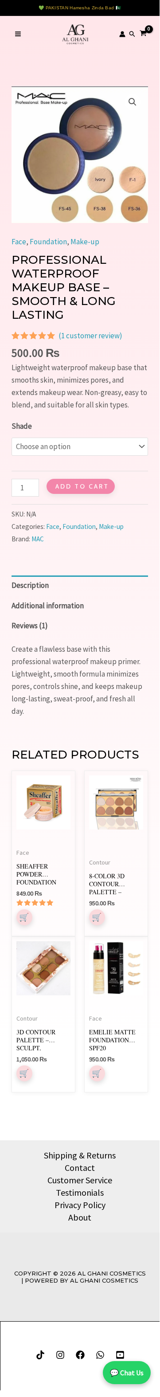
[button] (132, 34)
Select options (24, 917)
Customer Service (79, 1180)
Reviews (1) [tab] (30, 625)
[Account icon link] (122, 34)
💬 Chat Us (127, 1372)
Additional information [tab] (48, 605)
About (79, 1217)
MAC (37, 539)
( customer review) (90, 335)
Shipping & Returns (80, 1155)
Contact (80, 1167)
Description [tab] (30, 585)
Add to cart (82, 486)
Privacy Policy (80, 1204)
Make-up (84, 242)
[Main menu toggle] (18, 34)
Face (19, 242)
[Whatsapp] (100, 1354)
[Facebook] (80, 1354)
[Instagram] (60, 1354)
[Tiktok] (40, 1354)
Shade (22, 426)
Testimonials (80, 1192)
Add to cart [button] (97, 917)
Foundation (48, 242)
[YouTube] (120, 1354)
